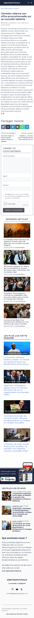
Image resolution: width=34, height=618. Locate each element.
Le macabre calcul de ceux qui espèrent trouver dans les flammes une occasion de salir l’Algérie (16, 242)
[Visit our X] (21, 589)
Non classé (14, 8)
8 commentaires (19, 274)
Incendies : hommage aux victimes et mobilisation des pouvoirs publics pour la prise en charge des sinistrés (16, 296)
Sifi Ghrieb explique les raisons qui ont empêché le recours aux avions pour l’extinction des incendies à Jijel (17, 269)
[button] (28, 3)
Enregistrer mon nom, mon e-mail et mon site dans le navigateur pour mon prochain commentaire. (17, 196)
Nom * (5, 176)
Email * (6, 185)
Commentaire (9, 156)
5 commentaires (19, 247)
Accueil (4, 8)
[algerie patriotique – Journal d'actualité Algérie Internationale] (12, 3)
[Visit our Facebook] (12, 589)
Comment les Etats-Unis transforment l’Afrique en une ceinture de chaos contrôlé (16, 322)
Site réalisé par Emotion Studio (17, 614)
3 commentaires (19, 326)
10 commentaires (20, 301)
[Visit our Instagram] (17, 589)
